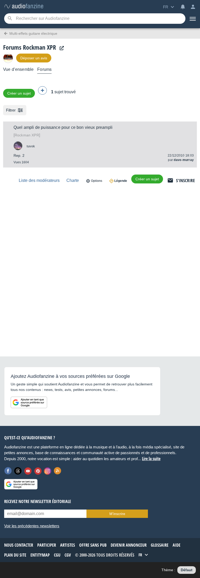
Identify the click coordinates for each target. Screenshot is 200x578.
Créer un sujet (19, 93)
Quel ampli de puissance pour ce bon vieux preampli (63, 127)
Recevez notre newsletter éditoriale (37, 501)
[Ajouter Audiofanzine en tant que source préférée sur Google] (29, 402)
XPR (27, 135)
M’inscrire (117, 514)
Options (96, 181)
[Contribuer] (42, 90)
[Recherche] (9, 18)
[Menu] (193, 18)
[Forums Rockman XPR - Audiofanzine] (23, 6)
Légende (120, 181)
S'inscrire (185, 180)
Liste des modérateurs (39, 180)
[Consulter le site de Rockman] (60, 48)
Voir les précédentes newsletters (31, 526)
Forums (44, 69)
